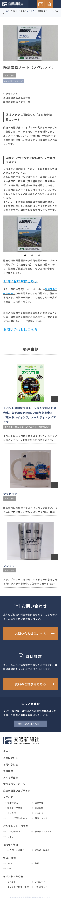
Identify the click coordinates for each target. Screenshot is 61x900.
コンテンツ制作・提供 (18, 886)
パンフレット (13, 831)
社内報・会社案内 (16, 850)
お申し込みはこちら (29, 723)
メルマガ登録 (10, 777)
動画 (37, 863)
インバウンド (41, 886)
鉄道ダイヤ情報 (14, 807)
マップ (10, 836)
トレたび (11, 813)
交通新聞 (39, 807)
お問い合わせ (10, 764)
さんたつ (19, 426)
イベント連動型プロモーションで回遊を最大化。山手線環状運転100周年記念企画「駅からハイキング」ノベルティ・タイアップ (29, 415)
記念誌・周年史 (42, 850)
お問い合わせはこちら (30, 633)
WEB (9, 863)
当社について (10, 757)
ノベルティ (9, 75)
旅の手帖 (39, 802)
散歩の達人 (44, 426)
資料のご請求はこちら (30, 684)
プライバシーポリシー (15, 784)
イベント (8, 426)
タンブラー (10, 566)
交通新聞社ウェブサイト (16, 790)
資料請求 (8, 771)
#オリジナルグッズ (13, 81)
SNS (9, 868)
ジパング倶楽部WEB (17, 818)
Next (53, 233)
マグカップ (10, 494)
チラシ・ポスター (43, 831)
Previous (8, 233)
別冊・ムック (41, 818)
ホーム (7, 751)
